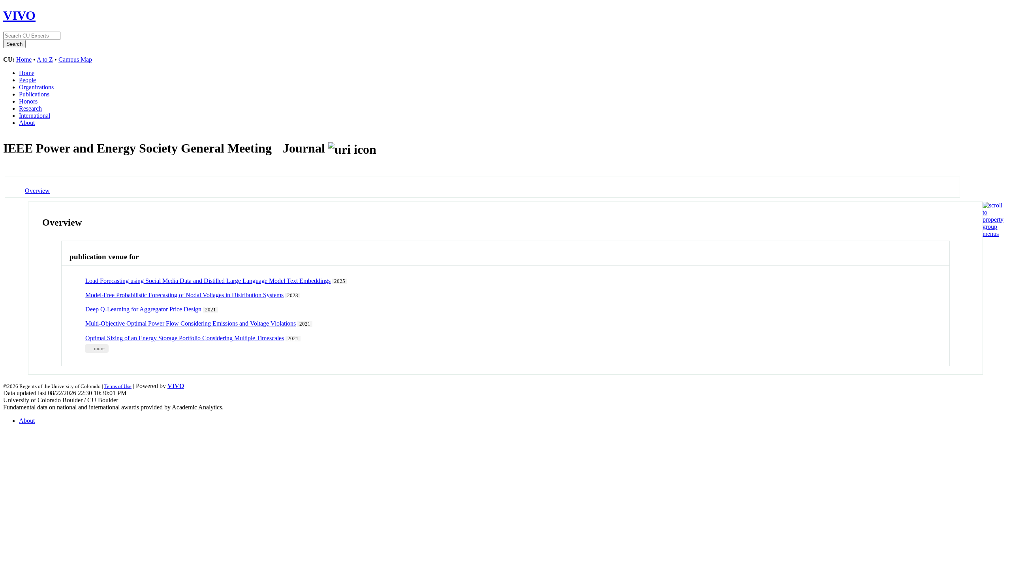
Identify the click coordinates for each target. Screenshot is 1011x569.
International (34, 115)
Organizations (36, 87)
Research (30, 108)
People (27, 80)
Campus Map (75, 59)
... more (97, 348)
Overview (37, 190)
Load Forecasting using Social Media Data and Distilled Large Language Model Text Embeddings (208, 280)
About (27, 122)
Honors (28, 101)
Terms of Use (118, 386)
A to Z (45, 59)
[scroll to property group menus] (993, 233)
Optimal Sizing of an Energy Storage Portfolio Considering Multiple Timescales (184, 338)
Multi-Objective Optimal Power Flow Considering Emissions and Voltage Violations (190, 323)
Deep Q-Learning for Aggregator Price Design (143, 309)
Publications (34, 94)
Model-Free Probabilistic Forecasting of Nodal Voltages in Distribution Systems (184, 295)
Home (24, 59)
